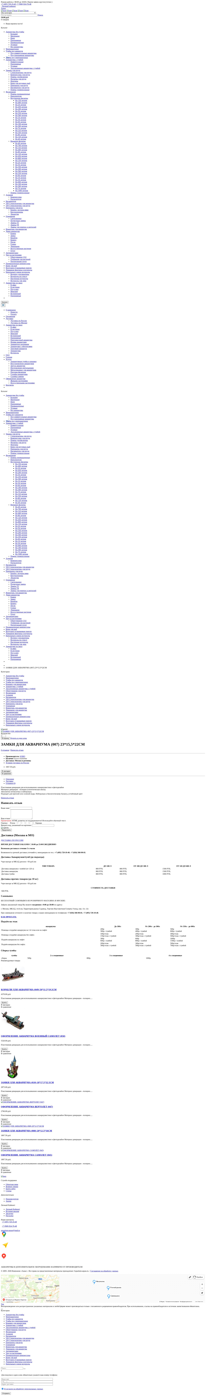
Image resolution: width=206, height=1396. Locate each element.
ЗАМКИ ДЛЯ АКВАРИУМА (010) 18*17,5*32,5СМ (27, 1082)
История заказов (12, 1211)
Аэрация (9, 695)
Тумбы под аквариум (14, 680)
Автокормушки (12, 712)
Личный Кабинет (13, 1209)
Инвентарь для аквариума (16, 708)
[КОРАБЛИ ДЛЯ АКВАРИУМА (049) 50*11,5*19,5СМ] (13, 985)
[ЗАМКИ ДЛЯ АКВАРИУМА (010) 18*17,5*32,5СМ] (13, 1078)
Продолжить (6, 830)
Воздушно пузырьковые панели (19, 721)
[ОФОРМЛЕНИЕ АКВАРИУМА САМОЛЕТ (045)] (22, 1150)
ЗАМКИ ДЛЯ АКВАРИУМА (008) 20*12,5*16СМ (26, 1131)
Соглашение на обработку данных (104, 1271)
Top (2, 1304)
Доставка (9, 781)
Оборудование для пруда (16, 691)
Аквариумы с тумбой (14, 686)
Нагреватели (11, 697)
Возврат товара (12, 1187)
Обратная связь (12, 1184)
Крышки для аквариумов (16, 684)
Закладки (9, 1213)
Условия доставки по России (17, 763)
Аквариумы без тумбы (15, 676)
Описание (10, 779)
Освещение (10, 706)
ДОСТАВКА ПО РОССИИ (12, 840)
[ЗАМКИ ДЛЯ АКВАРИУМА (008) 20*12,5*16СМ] (22, 1126)
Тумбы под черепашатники (17, 682)
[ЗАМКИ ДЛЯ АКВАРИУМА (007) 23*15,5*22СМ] (22, 731)
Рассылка (9, 1216)
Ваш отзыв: (5, 818)
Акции (8, 1201)
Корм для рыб (11, 719)
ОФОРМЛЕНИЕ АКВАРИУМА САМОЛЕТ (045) (26, 1155)
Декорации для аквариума (16, 710)
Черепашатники (12, 678)
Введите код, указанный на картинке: (16, 825)
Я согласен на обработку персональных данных (23, 1389)
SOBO (22, 756)
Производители (12, 1199)
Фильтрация (11, 693)
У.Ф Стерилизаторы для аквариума (20, 699)
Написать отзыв (16, 750)
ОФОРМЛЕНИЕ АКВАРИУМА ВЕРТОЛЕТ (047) (27, 1106)
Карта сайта (10, 1189)
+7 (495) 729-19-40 (9, 1222)
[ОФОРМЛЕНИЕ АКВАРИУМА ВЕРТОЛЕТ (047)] (22, 1102)
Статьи (8, 1191)
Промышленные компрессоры (18, 717)
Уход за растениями (14, 714)
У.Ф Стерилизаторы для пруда (18, 702)
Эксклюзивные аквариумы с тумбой (20, 689)
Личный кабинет (8, 6)
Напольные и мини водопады (18, 725)
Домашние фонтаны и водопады (19, 723)
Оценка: (4, 823)
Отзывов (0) (10, 783)
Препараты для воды (14, 704)
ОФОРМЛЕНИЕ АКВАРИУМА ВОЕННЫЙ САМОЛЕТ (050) (33, 1036)
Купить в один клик (18, 738)
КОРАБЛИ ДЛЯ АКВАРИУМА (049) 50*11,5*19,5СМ (29, 989)
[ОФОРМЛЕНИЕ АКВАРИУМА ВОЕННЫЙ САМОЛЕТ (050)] (13, 1031)
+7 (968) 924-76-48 (9, 1226)
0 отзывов (5, 750)
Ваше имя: (5, 808)
